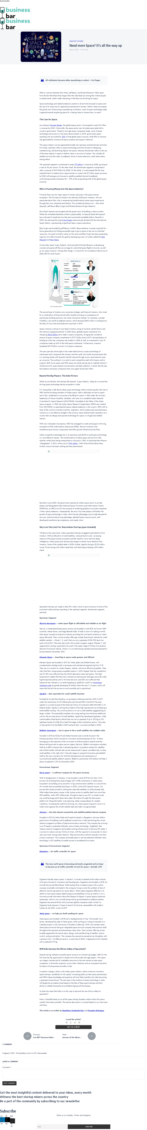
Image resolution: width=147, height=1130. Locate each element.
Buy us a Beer (73, 1027)
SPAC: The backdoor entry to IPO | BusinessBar (28, 1053)
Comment (6, 1067)
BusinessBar (5, 1)
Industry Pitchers (76, 41)
